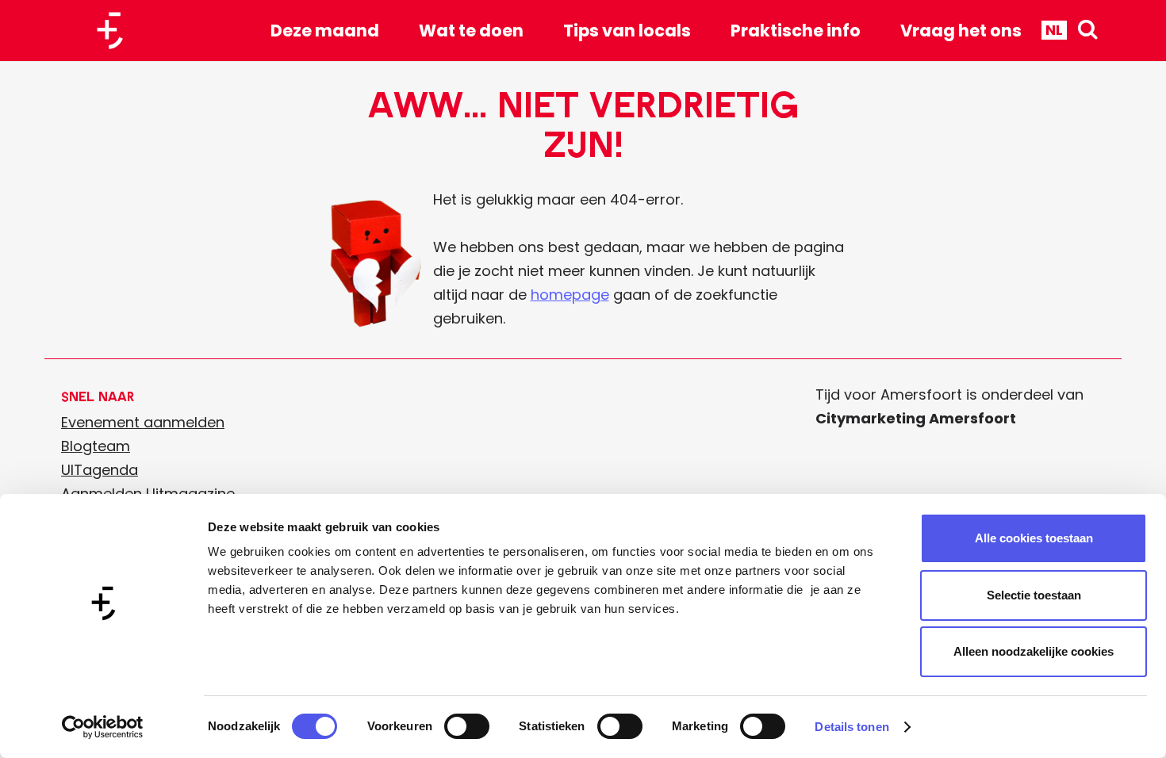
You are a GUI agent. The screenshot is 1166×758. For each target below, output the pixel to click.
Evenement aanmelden (142, 422)
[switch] (466, 726)
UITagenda (99, 470)
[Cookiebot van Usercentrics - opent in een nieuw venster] (102, 727)
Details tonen (851, 726)
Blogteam (95, 446)
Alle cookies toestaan (1034, 538)
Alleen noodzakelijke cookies (1033, 651)
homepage (570, 294)
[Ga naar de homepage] (116, 30)
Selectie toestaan (1034, 595)
